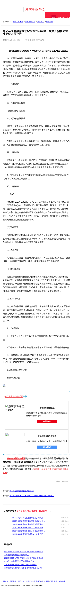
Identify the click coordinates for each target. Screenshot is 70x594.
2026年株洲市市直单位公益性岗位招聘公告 (20, 565)
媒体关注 (29, 581)
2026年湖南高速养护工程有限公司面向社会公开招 (23, 568)
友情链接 (61, 581)
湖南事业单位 (35, 9)
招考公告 (49, 21)
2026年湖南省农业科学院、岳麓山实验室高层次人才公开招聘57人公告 (28, 527)
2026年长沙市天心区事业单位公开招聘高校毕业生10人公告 (32, 496)
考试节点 (40, 21)
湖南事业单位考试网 (34, 40)
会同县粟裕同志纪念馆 (26, 511)
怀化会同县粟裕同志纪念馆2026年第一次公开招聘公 (23, 551)
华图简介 (4, 581)
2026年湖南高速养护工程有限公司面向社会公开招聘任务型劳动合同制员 (28, 521)
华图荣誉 (13, 581)
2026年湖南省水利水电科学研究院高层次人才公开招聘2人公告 (28, 524)
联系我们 (37, 581)
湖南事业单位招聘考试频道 (45, 469)
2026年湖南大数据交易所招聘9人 (22, 491)
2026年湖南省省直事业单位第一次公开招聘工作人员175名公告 (28, 534)
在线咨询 (47, 421)
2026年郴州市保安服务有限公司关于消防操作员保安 (23, 558)
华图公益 (21, 581)
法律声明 (45, 581)
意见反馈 (53, 581)
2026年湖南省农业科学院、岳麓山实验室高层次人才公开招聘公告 (28, 531)
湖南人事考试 (18, 21)
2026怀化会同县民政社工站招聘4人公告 (19, 561)
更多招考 (47, 447)
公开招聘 (43, 511)
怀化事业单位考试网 (14, 396)
